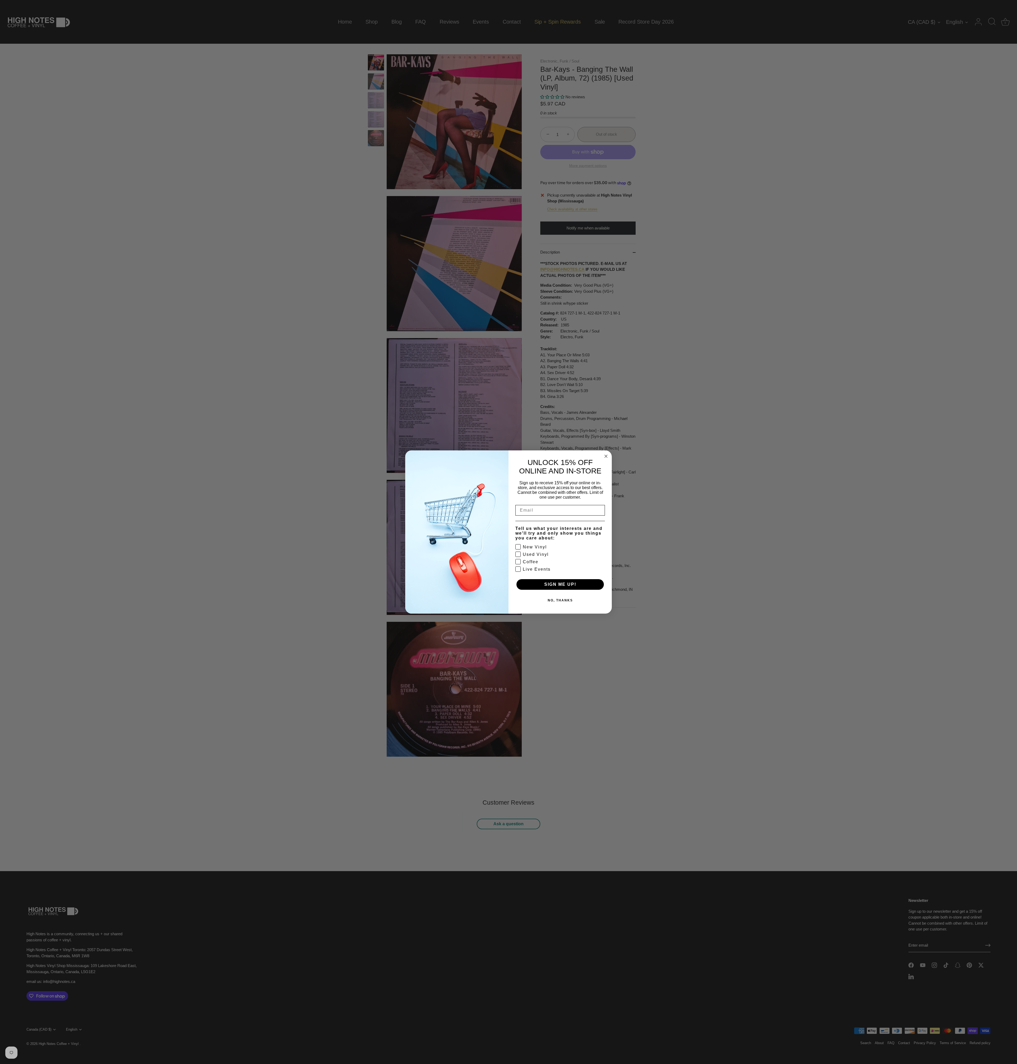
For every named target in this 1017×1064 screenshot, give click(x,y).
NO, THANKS (560, 600)
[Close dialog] (606, 456)
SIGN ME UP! (560, 584)
